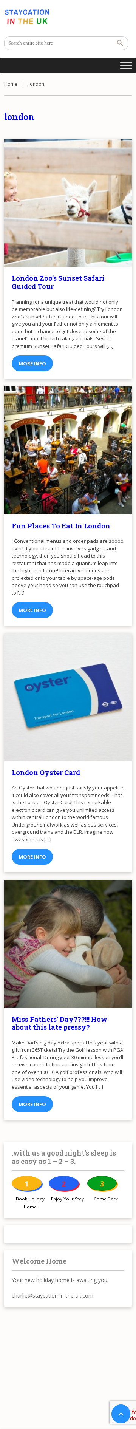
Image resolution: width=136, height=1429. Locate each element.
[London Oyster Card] (68, 697)
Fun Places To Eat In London (61, 525)
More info (32, 363)
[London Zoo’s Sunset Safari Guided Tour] (68, 203)
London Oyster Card (46, 772)
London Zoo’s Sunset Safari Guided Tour (58, 282)
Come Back (106, 1199)
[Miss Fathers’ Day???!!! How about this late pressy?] (68, 943)
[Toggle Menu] (126, 65)
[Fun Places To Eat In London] (68, 450)
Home (10, 84)
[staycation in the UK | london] (26, 17)
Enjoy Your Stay (67, 1199)
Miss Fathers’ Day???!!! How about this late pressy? (59, 1023)
